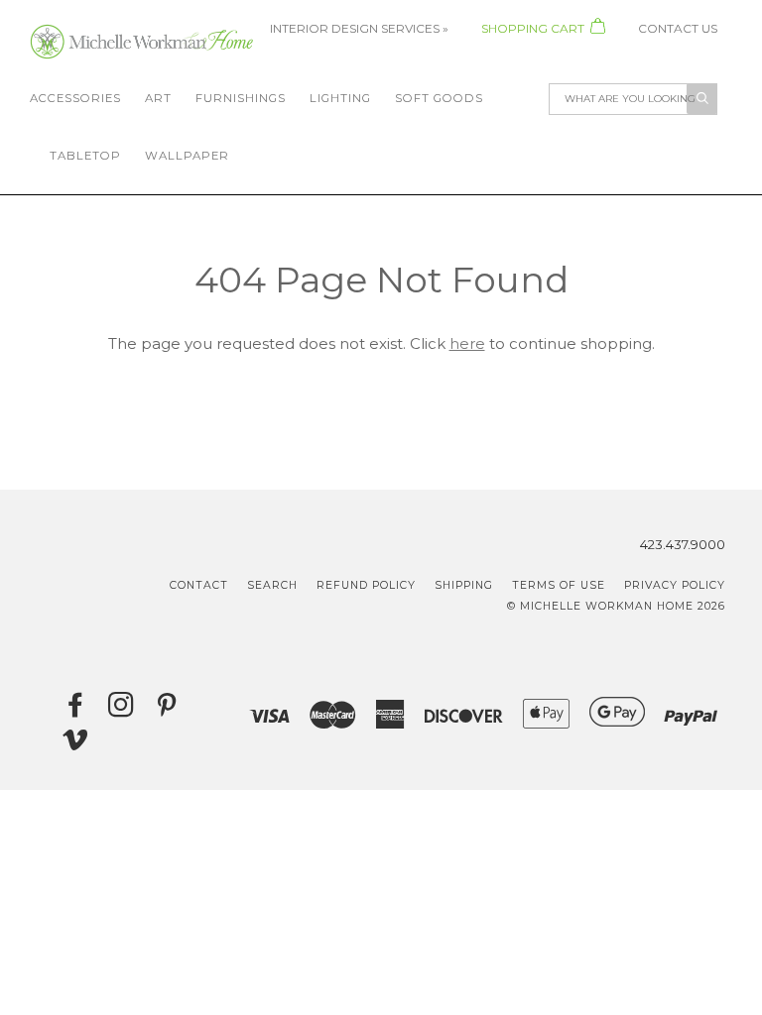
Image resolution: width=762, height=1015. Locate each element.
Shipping (464, 585)
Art (158, 98)
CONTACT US (677, 28)
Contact (199, 585)
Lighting (340, 98)
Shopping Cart (534, 28)
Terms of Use (558, 585)
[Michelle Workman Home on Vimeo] (76, 744)
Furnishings (240, 98)
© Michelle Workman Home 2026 (616, 606)
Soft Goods (439, 98)
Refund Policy (366, 585)
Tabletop (85, 156)
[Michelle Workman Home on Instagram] (121, 710)
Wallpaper (187, 156)
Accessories (75, 98)
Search (272, 585)
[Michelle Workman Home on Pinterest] (167, 710)
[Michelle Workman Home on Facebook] (76, 710)
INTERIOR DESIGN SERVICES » (360, 28)
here (467, 343)
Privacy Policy (674, 585)
